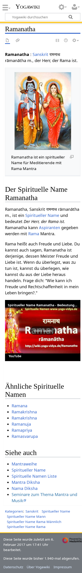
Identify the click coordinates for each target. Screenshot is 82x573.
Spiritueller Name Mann (26, 516)
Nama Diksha (25, 488)
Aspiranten (49, 227)
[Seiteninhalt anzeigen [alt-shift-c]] (7, 40)
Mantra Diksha (26, 482)
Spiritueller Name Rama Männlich (34, 521)
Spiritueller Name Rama (26, 526)
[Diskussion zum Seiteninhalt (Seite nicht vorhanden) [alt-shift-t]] (17, 40)
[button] (42, 330)
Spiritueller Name (42, 215)
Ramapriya (22, 430)
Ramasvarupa (25, 436)
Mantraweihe (24, 464)
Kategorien (14, 511)
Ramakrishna (24, 412)
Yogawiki (27, 6)
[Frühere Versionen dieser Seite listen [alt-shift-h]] (66, 40)
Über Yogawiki (38, 567)
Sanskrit (40, 54)
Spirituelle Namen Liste (34, 476)
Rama (33, 233)
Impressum (63, 567)
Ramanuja (21, 424)
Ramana (19, 405)
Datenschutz (13, 567)
